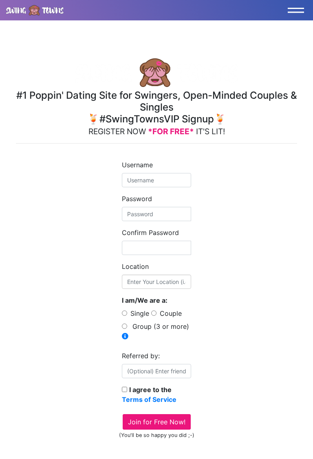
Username (137, 165)
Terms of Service (149, 399)
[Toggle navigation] (298, 10)
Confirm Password (150, 232)
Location (135, 266)
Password (137, 199)
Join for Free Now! (156, 422)
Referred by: (141, 356)
